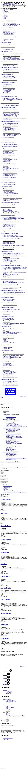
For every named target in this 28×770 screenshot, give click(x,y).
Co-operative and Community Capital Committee (13, 355)
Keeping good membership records (10, 211)
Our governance (6, 328)
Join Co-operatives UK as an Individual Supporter (13, 323)
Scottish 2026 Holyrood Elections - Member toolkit (13, 282)
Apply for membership (7, 320)
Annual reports (9, 692)
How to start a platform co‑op (9, 88)
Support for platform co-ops (9, 89)
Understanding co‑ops (7, 414)
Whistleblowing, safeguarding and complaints (12, 332)
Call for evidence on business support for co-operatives (14, 268)
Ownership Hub (6, 69)
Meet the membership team (8, 319)
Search (4, 18)
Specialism (3, 479)
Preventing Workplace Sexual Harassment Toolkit (13, 170)
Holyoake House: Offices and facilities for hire (15, 716)
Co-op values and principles (9, 30)
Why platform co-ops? (7, 85)
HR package (5, 166)
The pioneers (5, 86)
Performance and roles (7, 152)
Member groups (6, 342)
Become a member (7, 452)
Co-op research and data (8, 24)
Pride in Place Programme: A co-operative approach (13, 59)
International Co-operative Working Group (12, 357)
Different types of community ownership (11, 105)
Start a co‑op (6, 419)
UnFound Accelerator (7, 84)
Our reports (5, 341)
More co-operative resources (9, 44)
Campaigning (6, 439)
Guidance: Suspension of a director (10, 159)
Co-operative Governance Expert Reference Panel (13, 354)
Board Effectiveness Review (9, 130)
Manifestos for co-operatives (9, 281)
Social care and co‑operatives (9, 271)
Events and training (10, 707)
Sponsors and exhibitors (8, 382)
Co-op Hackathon (7, 305)
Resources (5, 15)
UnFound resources (7, 90)
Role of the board (6, 161)
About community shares (8, 225)
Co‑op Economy (6, 259)
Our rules (5, 340)
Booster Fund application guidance (10, 235)
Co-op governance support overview (10, 123)
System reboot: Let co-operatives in (10, 274)
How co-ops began (7, 25)
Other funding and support (8, 249)
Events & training (6, 12)
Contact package (6, 179)
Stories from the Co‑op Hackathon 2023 (11, 309)
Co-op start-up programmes (8, 54)
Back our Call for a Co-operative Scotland (11, 267)
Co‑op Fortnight (6, 260)
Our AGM (5, 339)
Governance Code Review (8, 129)
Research (5, 39)
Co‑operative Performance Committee (11, 356)
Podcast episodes (6, 314)
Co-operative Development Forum (10, 352)
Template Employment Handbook (10, 173)
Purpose (4, 148)
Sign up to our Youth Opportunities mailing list (12, 287)
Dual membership (6, 322)
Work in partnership (7, 275)
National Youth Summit (8, 375)
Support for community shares (9, 217)
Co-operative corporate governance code (11, 133)
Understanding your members (9, 198)
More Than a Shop (7, 263)
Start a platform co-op (7, 72)
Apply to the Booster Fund (8, 230)
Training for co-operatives (8, 371)
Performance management (8, 190)
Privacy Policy (6, 739)
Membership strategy (7, 199)
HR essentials (6, 175)
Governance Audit (7, 127)
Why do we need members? (9, 204)
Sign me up (22, 666)
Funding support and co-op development (11, 118)
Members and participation (8, 153)
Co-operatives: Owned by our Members (11, 255)
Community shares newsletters (9, 219)
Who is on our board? (7, 347)
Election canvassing (7, 160)
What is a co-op (6, 23)
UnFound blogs (6, 91)
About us (5, 690)
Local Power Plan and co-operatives (10, 116)
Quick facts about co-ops (8, 33)
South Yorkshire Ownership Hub (10, 80)
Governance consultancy (8, 131)
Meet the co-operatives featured (9, 293)
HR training (5, 169)
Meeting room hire (7, 363)
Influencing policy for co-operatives (10, 253)
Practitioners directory (7, 119)
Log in (4, 17)
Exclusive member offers (8, 324)
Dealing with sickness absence (9, 192)
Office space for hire (7, 364)
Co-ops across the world (8, 49)
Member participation (7, 210)
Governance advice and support (9, 110)
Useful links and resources (8, 34)
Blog (4, 10)
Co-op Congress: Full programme (10, 381)
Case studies (5, 11)
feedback (21, 467)
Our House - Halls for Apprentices (10, 288)
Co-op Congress (6, 372)
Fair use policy (6, 139)
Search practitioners (5, 470)
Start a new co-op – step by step (9, 53)
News (4, 13)
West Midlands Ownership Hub (9, 77)
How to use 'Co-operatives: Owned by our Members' (14, 292)
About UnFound (6, 92)
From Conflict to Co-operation (9, 135)
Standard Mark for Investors (9, 241)
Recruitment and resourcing (8, 188)
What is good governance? (8, 134)
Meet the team (6, 331)
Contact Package (6, 124)
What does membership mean (9, 32)
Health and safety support (8, 171)
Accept (2, 8)
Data (4, 40)
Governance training (7, 126)
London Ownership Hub (8, 78)
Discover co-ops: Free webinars (9, 57)
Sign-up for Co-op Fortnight (9, 299)
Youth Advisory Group (8, 358)
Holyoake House (6, 333)
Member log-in (6, 411)
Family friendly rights (7, 191)
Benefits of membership (8, 318)
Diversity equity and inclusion (9, 184)
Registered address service (8, 365)
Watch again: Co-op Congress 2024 (10, 385)
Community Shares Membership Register (11, 212)
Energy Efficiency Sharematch (9, 224)
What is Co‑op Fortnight (8, 300)
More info (7, 8)
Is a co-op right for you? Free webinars (11, 58)
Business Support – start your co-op (10, 64)
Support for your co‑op (8, 427)
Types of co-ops (6, 31)
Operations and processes (8, 151)
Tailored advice (6, 167)
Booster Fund (6, 226)
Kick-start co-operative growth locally (11, 258)
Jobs (4, 330)
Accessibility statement (8, 738)
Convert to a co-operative (8, 56)
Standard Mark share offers (8, 243)
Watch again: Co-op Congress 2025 (10, 383)
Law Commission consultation (9, 269)
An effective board (7, 150)
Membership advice (7, 113)
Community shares (7, 115)
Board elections (6, 348)
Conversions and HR (7, 100)
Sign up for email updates (8, 65)
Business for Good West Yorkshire (10, 247)
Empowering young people (8, 254)
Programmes (3, 482)
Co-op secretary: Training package (10, 144)
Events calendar (6, 257)
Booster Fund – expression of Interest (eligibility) (13, 236)
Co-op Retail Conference (8, 373)
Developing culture (7, 174)
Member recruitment (7, 209)
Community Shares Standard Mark (10, 218)
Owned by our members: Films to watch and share (13, 295)
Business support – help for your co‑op (11, 114)
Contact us (8, 713)
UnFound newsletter (7, 94)
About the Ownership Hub (8, 76)
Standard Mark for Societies (9, 242)
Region (2, 476)
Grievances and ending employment (10, 193)
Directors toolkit (6, 158)
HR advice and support (8, 112)
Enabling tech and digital (8, 261)
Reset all (5, 484)
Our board (5, 338)
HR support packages (7, 168)
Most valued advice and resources (10, 109)
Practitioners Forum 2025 (8, 374)
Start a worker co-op (7, 70)
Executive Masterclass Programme (10, 377)
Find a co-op (5, 16)
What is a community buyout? (9, 99)
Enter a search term (4, 402)
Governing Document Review (9, 128)
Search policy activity (7, 276)
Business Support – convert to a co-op (11, 98)
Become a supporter (10, 703)
